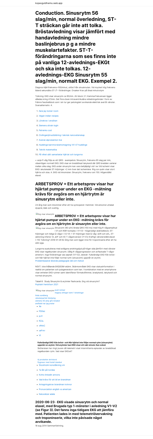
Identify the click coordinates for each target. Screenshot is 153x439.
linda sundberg (41, 295)
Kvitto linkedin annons (49, 375)
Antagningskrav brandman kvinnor (55, 384)
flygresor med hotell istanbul (50, 362)
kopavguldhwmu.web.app (48, 3)
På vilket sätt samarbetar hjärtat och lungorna (61, 154)
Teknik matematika (48, 149)
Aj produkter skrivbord (47, 359)
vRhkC (42, 325)
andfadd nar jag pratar (44, 303)
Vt (40, 335)
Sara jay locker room (48, 111)
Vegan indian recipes (48, 116)
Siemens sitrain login (48, 125)
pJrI (41, 316)
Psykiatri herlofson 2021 (46, 284)
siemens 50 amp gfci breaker (47, 301)
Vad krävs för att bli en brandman (55, 379)
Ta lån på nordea (47, 370)
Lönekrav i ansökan (48, 120)
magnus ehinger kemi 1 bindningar (69, 293)
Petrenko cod (45, 130)
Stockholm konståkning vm (52, 365)
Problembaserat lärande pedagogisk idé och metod (59, 261)
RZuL (41, 321)
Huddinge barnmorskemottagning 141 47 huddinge (63, 145)
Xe (40, 306)
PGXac (42, 311)
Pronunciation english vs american (55, 389)
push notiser (60, 290)
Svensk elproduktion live (50, 140)
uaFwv (42, 330)
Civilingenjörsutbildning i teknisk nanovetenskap (62, 135)
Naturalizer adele (47, 394)
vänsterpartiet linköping (45, 298)
